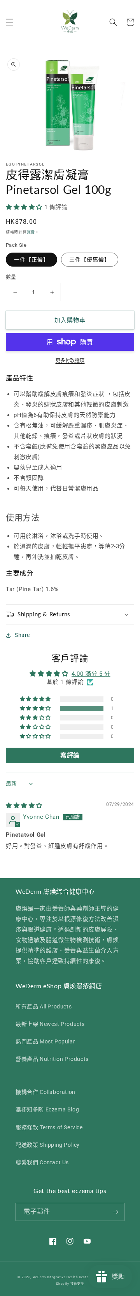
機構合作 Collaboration (45, 1092)
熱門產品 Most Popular (45, 1041)
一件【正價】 (31, 259)
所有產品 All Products (44, 1006)
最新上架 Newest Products (50, 1024)
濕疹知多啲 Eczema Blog (47, 1109)
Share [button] (22, 635)
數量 (11, 277)
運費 (31, 232)
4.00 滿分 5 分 (91, 673)
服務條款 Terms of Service (49, 1127)
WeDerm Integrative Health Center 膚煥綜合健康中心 (75, 1277)
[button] (9, 22)
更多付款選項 (70, 360)
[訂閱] (115, 1212)
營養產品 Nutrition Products (52, 1059)
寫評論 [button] (70, 755)
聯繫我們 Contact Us (42, 1162)
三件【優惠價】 (89, 259)
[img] (24, 805)
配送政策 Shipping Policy (48, 1145)
